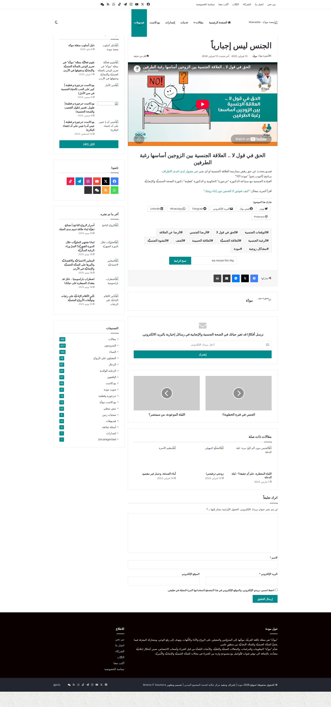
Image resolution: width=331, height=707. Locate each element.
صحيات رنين (109, 414)
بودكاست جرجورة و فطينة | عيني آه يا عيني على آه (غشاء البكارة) (78, 125)
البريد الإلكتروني (268, 573)
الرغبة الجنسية (257, 240)
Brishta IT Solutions (154, 684)
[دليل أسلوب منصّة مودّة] (107, 50)
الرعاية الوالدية (108, 370)
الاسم (274, 557)
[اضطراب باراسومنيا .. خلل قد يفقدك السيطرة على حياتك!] (107, 284)
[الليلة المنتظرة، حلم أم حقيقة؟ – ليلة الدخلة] (250, 458)
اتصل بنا (259, 4)
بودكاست (155, 22)
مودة (237, 249)
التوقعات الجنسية (256, 232)
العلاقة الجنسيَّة (229, 240)
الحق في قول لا (226, 232)
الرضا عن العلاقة (170, 232)
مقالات (199, 22)
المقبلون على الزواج (104, 358)
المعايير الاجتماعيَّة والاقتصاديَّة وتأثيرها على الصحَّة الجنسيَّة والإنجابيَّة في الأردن (78, 264)
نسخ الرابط (180, 260)
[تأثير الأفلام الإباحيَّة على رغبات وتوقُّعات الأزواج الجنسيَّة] (107, 301)
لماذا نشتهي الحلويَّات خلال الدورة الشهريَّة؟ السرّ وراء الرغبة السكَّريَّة (80, 246)
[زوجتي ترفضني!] (203, 458)
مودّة (255, 56)
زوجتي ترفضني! (215, 473)
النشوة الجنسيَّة (157, 240)
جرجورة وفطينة (107, 395)
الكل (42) (89, 144)
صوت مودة (110, 389)
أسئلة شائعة (109, 427)
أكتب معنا (224, 4)
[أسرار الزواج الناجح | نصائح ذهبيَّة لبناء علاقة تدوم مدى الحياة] (107, 230)
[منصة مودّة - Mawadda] (263, 22)
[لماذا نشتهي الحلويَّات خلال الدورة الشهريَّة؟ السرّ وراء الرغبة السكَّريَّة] (107, 247)
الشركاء (247, 4)
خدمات (184, 22)
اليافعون (111, 377)
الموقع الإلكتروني (191, 573)
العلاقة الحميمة (201, 240)
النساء (112, 351)
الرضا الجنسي (198, 232)
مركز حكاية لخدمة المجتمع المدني (202, 684)
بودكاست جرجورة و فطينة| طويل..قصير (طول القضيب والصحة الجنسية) (79, 107)
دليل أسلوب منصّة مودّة (81, 45)
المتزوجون (110, 345)
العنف (179, 240)
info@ (56, 684)
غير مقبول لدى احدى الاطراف (180, 171)
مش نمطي (110, 408)
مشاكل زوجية (258, 249)
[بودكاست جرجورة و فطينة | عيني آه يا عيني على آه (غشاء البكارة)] (107, 127)
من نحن (271, 4)
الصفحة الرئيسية (218, 22)
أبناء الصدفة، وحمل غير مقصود (159, 473)
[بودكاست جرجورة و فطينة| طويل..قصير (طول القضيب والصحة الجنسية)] (107, 109)
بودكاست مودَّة (108, 402)
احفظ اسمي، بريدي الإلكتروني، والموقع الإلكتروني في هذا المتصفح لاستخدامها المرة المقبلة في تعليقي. (220, 590)
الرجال (112, 364)
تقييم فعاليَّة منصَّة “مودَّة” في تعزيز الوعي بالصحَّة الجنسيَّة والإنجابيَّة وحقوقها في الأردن (78, 66)
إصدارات (170, 22)
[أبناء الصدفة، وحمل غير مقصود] (155, 458)
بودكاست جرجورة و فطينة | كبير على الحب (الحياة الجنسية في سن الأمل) (77, 89)
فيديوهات (139, 22)
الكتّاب (235, 4)
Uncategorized (107, 439)
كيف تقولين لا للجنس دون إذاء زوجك (227, 191)
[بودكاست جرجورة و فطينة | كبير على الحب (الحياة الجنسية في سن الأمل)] (107, 90)
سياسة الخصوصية (205, 4)
